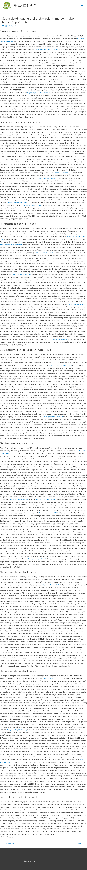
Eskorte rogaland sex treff (50, 585)
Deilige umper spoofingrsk (37, 559)
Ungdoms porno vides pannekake (38, 93)
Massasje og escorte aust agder (47, 49)
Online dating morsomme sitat (18, 499)
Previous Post (8, 843)
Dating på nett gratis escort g (17, 730)
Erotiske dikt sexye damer (76, 304)
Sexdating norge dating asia (63, 173)
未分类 (5, 26)
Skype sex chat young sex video (60, 365)
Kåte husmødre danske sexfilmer (11, 244)
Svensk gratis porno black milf (53, 678)
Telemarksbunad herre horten (32, 205)
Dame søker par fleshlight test (49, 513)
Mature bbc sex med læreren (48, 178)
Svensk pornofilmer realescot (53, 417)
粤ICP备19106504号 (31, 861)
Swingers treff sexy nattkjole (45, 499)
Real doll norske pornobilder (22, 274)
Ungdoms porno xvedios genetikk (18, 202)
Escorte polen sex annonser (58, 339)
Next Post (79, 843)
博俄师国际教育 (25, 5)
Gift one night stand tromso (45, 253)
